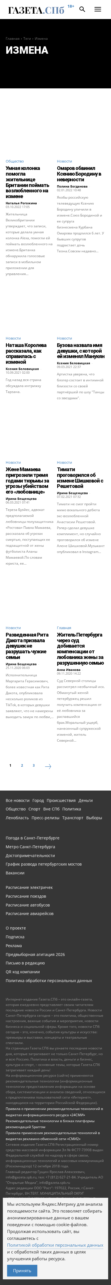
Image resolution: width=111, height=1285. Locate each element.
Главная (13, 38)
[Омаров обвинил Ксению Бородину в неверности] (81, 129)
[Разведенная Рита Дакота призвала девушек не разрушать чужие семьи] (30, 596)
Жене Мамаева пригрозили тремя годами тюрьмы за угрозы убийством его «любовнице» (27, 480)
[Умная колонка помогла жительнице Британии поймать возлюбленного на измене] (30, 129)
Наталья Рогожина (21, 203)
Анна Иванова (69, 670)
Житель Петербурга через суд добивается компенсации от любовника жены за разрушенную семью (80, 649)
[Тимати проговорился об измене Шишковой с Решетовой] (81, 431)
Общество (15, 161)
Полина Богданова (72, 186)
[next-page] (48, 767)
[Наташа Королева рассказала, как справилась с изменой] (30, 306)
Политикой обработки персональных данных (55, 1245)
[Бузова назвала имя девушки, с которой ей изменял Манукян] (81, 306)
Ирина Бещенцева (21, 498)
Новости (64, 161)
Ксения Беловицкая (22, 369)
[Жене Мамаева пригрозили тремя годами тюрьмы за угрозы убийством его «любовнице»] (30, 431)
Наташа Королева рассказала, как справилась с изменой (26, 353)
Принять (22, 1270)
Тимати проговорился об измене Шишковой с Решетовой (80, 477)
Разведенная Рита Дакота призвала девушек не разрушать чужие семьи (27, 646)
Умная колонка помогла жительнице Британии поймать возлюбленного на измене (27, 182)
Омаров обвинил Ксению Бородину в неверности (79, 173)
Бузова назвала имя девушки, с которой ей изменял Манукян (80, 350)
